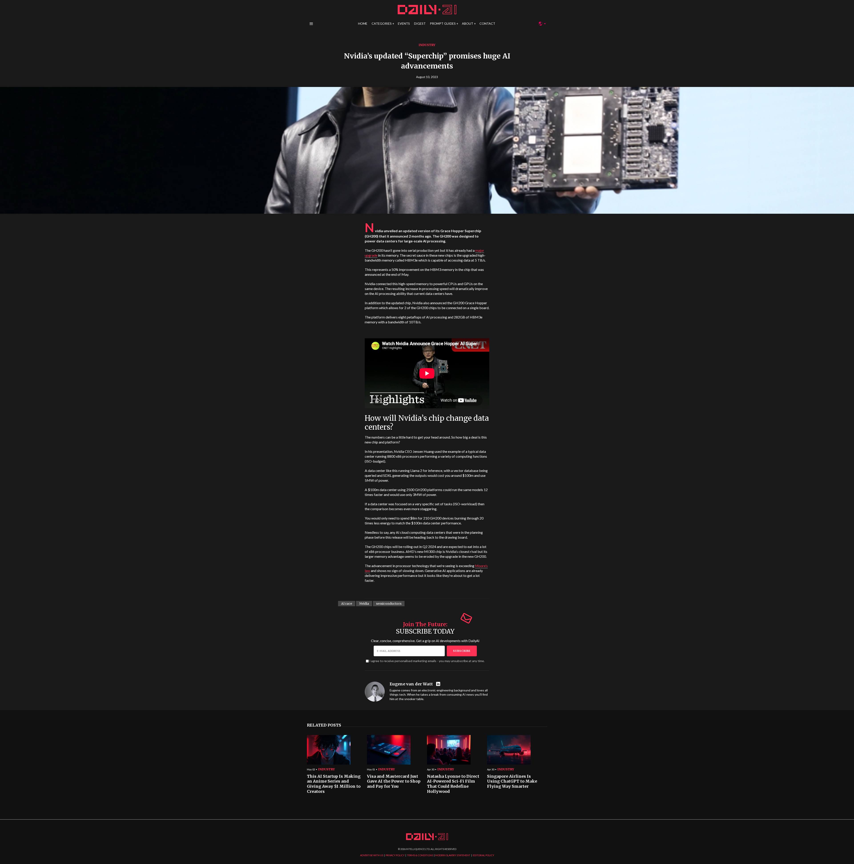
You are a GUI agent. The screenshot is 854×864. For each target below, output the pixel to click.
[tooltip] (438, 684)
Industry (427, 45)
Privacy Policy (469, 474)
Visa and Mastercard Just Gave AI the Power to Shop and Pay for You (394, 781)
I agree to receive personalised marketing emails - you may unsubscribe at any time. (427, 661)
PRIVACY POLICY (395, 855)
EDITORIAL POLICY (483, 855)
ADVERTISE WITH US (371, 855)
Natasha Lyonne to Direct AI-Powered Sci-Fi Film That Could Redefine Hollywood (453, 784)
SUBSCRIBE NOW (463, 458)
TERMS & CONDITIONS (420, 855)
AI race (346, 604)
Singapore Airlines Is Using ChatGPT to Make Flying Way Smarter (512, 781)
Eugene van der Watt (411, 684)
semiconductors (388, 604)
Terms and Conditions (492, 474)
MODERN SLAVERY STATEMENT (452, 855)
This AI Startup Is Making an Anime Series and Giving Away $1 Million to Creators (334, 784)
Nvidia (364, 604)
